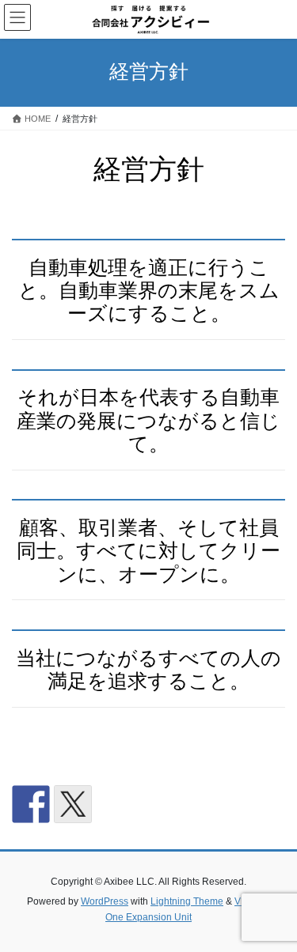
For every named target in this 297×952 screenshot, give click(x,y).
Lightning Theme (186, 901)
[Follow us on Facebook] (31, 804)
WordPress (104, 901)
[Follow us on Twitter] (73, 804)
